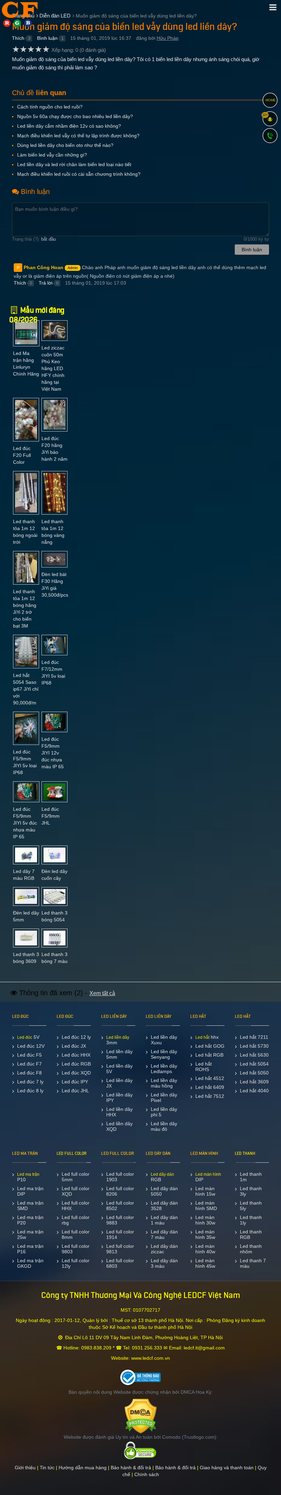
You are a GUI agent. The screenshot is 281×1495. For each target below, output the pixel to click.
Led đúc (24, 1037)
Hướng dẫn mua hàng (83, 1467)
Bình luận (47, 38)
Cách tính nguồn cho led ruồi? (50, 107)
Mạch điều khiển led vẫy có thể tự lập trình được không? (78, 135)
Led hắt (202, 1037)
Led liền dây (117, 1037)
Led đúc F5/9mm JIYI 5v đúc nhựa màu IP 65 (25, 822)
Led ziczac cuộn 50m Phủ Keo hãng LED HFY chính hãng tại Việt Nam (52, 368)
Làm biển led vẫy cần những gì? (52, 155)
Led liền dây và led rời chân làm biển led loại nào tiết (74, 164)
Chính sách (146, 1474)
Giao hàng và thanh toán (227, 1467)
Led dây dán (162, 1174)
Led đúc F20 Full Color (22, 455)
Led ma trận (28, 1174)
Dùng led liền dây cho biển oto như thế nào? (65, 145)
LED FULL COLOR (71, 1153)
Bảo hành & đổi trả (131, 1467)
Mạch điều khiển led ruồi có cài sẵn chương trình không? (78, 174)
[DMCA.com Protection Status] (141, 1415)
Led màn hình (208, 1174)
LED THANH (245, 1153)
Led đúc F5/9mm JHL (50, 816)
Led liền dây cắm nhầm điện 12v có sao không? (69, 126)
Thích (18, 38)
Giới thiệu (25, 1467)
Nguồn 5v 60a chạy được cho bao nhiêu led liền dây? (75, 116)
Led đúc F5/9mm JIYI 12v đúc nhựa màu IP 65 (52, 752)
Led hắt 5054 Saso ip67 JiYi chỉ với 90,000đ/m (25, 688)
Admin (73, 268)
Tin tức (47, 1467)
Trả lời (45, 283)
